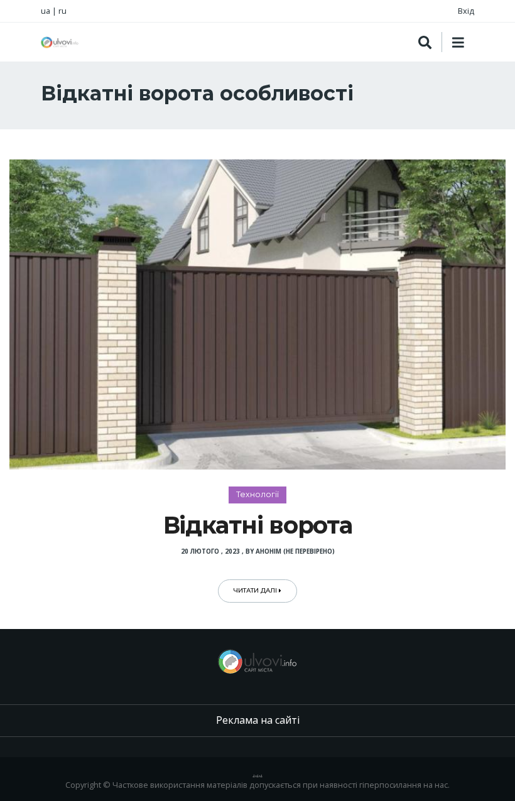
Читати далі (256, 590)
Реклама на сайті (258, 720)
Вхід (466, 10)
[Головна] (60, 42)
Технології (257, 494)
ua (45, 10)
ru (62, 10)
